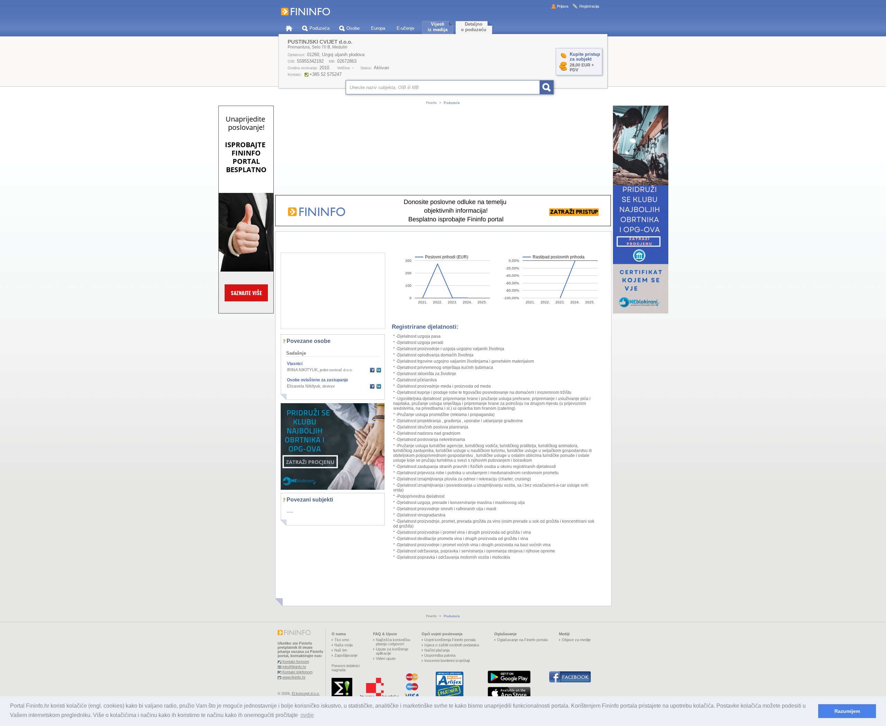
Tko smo (341, 640)
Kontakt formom (295, 661)
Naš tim (340, 650)
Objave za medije (576, 640)
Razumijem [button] (847, 711)
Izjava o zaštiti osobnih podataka (451, 645)
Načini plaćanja (437, 650)
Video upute (386, 658)
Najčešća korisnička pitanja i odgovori (393, 642)
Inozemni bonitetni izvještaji (447, 660)
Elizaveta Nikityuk (303, 386)
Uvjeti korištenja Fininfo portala (450, 640)
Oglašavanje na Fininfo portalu (522, 640)
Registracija (589, 6)
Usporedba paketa (439, 655)
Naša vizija (343, 645)
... (290, 510)
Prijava (562, 6)
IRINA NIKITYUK (302, 370)
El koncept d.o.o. (306, 693)
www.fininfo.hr (294, 677)
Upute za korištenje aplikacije (392, 651)
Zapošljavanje (346, 655)
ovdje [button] (307, 715)
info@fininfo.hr (294, 667)
